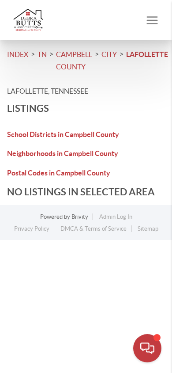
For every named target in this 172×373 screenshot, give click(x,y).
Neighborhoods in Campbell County (62, 153)
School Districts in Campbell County (63, 134)
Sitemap (148, 228)
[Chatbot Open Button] (147, 348)
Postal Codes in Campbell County (58, 173)
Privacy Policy (31, 228)
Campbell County (74, 60)
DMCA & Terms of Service (93, 228)
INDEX (17, 54)
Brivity (79, 216)
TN (42, 54)
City (109, 54)
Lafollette (147, 54)
